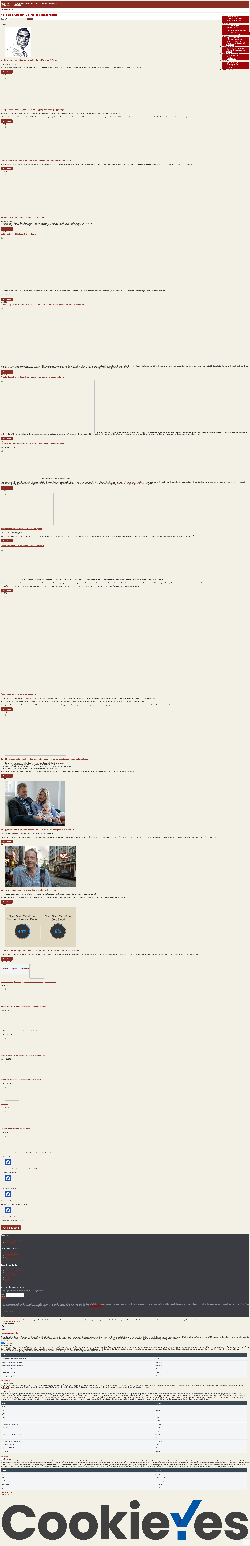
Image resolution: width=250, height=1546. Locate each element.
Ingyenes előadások (234, 41)
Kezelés (226, 24)
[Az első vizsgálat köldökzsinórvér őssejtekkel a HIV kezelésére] (40, 886)
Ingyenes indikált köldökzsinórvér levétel (234, 38)
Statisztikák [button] (5, 1389)
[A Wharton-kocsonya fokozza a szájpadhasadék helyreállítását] (18, 56)
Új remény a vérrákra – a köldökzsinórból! (19, 694)
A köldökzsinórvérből (12, 1239)
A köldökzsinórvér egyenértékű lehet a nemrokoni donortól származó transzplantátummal (41, 951)
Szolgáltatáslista (232, 55)
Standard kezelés (233, 25)
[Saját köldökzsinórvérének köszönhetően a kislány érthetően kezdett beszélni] (17, 156)
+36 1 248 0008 (16, 5)
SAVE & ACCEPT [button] (7, 1492)
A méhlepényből (10, 1242)
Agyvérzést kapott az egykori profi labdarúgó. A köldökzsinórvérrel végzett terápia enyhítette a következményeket (30, 1152)
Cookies (7, 1279)
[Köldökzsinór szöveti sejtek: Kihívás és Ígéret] (29, 525)
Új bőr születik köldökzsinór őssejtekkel (19, 234)
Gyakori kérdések (11, 1252)
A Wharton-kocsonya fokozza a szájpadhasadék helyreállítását (29, 60)
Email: (3, 1296)
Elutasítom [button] (17, 1321)
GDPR (7, 1281)
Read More (7, 72)
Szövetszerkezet (10, 1276)
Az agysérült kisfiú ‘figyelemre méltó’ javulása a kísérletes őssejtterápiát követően (37, 830)
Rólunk (229, 67)
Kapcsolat (226, 60)
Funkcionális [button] (5, 1380)
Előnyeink (226, 36)
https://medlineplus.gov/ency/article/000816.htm (132, 484)
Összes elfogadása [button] (7, 1321)
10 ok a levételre (232, 16)
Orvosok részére (232, 64)
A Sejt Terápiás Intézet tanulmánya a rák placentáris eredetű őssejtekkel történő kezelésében (42, 305)
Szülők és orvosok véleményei (237, 22)
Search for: (4, 19)
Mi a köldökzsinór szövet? (236, 20)
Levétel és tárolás (229, 46)
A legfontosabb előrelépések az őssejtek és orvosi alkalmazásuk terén (32, 377)
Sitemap (7, 1277)
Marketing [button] (4, 1456)
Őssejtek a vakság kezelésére (8, 1200)
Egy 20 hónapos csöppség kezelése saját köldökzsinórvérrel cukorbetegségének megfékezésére (44, 759)
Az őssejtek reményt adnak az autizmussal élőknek (24, 217)
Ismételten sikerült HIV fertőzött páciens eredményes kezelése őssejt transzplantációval (23, 1006)
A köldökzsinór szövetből (13, 1241)
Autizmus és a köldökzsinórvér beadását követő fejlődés (15, 1128)
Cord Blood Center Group (13, 1269)
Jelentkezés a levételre (13, 1259)
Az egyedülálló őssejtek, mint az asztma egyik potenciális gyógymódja (32, 110)
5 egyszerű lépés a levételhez (237, 48)
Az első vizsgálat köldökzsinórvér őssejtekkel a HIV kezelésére (29, 890)
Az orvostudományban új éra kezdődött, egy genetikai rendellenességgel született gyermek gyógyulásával (28, 982)
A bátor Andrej (4, 1104)
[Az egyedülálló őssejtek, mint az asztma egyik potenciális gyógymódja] (24, 105)
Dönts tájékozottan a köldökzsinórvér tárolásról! (22, 546)
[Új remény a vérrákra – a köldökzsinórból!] (40, 690)
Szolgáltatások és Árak (231, 53)
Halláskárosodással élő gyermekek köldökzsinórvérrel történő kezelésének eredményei (23, 1055)
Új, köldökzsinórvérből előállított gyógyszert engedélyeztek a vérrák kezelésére (21, 1079)
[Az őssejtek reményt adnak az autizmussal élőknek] (40, 213)
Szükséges (8, 1344)
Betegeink (234, 32)
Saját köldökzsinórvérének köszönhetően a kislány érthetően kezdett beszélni (36, 160)
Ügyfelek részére (233, 66)
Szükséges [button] (4, 1340)
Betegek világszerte (237, 34)
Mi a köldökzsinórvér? (234, 18)
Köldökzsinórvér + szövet (231, 15)
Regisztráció (231, 59)
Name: (3, 1294)
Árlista (229, 57)
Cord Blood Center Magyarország (16, 1270)
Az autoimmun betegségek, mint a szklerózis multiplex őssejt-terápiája (32, 443)
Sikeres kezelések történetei (236, 31)
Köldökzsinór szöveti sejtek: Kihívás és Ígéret (21, 529)
